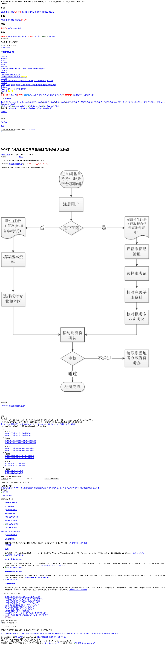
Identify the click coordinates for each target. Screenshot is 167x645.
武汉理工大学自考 (36, 102)
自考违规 (43, 488)
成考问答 (10, 81)
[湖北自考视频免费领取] (50, 106)
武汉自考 (65, 633)
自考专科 (52, 36)
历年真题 (4, 83)
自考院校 (10, 77)
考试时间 (13, 95)
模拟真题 (17, 20)
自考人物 (10, 89)
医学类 (53, 85)
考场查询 (4, 28)
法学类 (13, 85)
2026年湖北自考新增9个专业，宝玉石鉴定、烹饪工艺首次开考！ (27, 613)
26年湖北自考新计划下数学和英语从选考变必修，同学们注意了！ (27, 615)
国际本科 (94, 95)
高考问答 (37, 81)
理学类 (28, 85)
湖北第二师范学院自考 (136, 102)
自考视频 (4, 66)
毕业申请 (17, 36)
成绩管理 (24, 36)
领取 (21, 157)
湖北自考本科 (84, 633)
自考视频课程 (5, 531)
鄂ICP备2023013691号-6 (52, 643)
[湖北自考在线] (6, 106)
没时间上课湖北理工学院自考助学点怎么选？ (20, 607)
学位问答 (23, 81)
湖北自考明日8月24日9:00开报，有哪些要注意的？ (22, 605)
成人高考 (38, 36)
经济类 (8, 85)
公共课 (3, 85)
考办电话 (4, 58)
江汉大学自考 (95, 102)
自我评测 (24, 12)
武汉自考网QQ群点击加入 (58, 637)
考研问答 (30, 81)
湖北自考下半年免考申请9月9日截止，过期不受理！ (22, 597)
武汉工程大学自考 (107, 102)
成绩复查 (37, 488)
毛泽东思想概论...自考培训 (78, 543)
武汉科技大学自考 (9, 104)
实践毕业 (17, 75)
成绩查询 (4, 36)
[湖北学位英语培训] (19, 106)
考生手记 (4, 89)
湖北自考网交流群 (42, 637)
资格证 (3, 64)
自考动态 (93, 633)
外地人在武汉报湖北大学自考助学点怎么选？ (20, 609)
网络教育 (45, 36)
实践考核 (53, 95)
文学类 (18, 85)
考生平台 (52, 12)
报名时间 (17, 12)
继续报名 (11, 36)
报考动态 (4, 73)
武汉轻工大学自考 (49, 102)
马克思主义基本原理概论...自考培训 (53, 565)
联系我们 (114, 633)
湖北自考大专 (73, 633)
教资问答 (43, 81)
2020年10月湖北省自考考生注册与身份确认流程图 (35, 108)
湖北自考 (4, 633)
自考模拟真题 (15, 531)
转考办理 (46, 95)
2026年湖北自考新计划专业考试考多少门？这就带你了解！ (25, 599)
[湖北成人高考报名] (35, 106)
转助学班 (31, 36)
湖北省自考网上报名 (15, 164)
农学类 (38, 85)
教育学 (48, 85)
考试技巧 (17, 28)
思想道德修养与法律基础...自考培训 (37, 577)
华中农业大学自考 (23, 102)
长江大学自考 (60, 102)
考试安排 (4, 20)
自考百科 (4, 81)
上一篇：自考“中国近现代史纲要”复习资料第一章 (18, 424)
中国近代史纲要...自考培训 (78, 590)
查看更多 (8, 617)
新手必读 (11, 12)
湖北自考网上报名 (23, 633)
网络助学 (24, 20)
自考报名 (4, 60)
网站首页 (4, 71)
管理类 (43, 85)
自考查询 (4, 62)
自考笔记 (4, 87)
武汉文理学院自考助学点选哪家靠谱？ (18, 611)
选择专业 (45, 12)
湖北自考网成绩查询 (37, 633)
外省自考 (23, 89)
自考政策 (4, 75)
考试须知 (11, 28)
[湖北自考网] (7, 52)
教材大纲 (33, 95)
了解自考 (4, 12)
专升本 (81, 95)
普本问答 (17, 81)
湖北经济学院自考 (150, 102)
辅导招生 (31, 12)
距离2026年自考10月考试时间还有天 (13, 68)
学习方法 (17, 89)
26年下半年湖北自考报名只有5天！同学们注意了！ (22, 603)
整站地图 (107, 633)
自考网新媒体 (5, 47)
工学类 (33, 85)
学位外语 (83, 488)
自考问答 (4, 79)
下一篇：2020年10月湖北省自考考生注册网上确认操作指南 (55, 424)
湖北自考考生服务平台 (53, 633)
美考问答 (50, 81)
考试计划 (10, 75)
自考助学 (38, 12)
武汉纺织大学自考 (84, 102)
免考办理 (40, 95)
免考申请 (11, 20)
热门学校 (8, 98)
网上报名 (4, 91)
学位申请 (76, 95)
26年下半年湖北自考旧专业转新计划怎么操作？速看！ (23, 601)
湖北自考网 (12, 108)
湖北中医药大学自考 (120, 102)
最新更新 (100, 633)
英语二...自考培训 (139, 553)
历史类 (23, 85)
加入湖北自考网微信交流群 (35, 68)
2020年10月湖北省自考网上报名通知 (13, 406)
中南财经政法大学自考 (8, 102)
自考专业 (4, 77)
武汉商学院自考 (71, 102)
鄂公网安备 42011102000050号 (85, 643)
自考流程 (4, 488)
